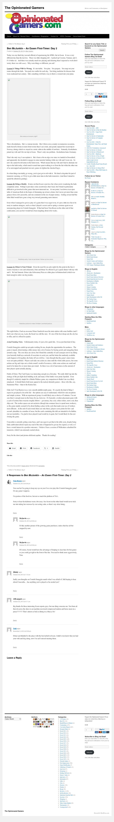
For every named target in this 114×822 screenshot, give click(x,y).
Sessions (62, 797)
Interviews (62, 777)
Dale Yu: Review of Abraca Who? (96, 168)
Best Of (62, 721)
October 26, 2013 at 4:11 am (21, 601)
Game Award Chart (79, 36)
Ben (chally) (29, 51)
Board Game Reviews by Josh (95, 279)
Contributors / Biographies (40, 36)
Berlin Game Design (92, 257)
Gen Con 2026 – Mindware (94, 154)
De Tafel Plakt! (91, 311)
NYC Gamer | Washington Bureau (96, 265)
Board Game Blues (92, 275)
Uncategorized (63, 807)
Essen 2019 (63, 747)
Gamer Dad (90, 259)
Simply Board (90, 295)
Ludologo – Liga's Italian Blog (95, 263)
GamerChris (90, 285)
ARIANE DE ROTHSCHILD (95, 185)
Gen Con (62, 769)
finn (92, 196)
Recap (61, 789)
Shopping (62, 799)
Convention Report (65, 727)
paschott (93, 208)
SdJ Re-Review (64, 793)
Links (61, 781)
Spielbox (89, 323)
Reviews (62, 791)
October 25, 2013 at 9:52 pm (28, 521)
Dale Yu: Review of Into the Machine (96, 130)
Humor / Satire (64, 775)
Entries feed (90, 331)
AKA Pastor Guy (91, 255)
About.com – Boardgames (93, 273)
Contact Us (54, 36)
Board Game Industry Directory (95, 277)
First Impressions (64, 763)
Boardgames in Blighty (93, 281)
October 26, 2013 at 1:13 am (21, 575)
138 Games (63, 719)
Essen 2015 (63, 739)
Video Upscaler (95, 237)
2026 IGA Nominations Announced (96, 148)
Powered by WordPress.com (101, 813)
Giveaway (62, 771)
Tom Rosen (17, 480)
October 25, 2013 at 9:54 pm (28, 545)
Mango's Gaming (91, 287)
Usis (92, 220)
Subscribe (89, 752)
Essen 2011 (63, 731)
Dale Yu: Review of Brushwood (95, 152)
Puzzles (62, 787)
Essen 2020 (63, 749)
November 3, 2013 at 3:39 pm (22, 631)
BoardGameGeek (91, 321)
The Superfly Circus (92, 301)
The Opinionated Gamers (24, 7)
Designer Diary (64, 729)
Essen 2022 (63, 753)
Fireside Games (64, 761)
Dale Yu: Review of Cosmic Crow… (98, 215)
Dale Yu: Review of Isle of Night (95, 156)
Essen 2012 (63, 733)
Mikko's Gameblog (92, 289)
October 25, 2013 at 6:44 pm (21, 483)
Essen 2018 (63, 745)
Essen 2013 (25, 466)
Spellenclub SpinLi (92, 313)
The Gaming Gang (91, 299)
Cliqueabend (90, 309)
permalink (41, 466)
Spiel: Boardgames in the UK (94, 297)
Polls (61, 783)
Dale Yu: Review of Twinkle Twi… (98, 187)
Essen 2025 (63, 759)
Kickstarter (63, 779)
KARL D (93, 191)
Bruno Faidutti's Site (92, 283)
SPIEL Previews (65, 36)
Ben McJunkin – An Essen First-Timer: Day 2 (32, 48)
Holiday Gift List (64, 773)
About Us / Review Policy (21, 36)
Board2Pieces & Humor (66, 723)
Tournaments (63, 805)
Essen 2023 (63, 755)
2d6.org (89, 271)
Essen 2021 (63, 751)
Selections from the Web (66, 795)
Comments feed (91, 333)
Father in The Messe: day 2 (16, 44)
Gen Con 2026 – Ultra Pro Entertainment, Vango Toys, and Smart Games (97, 144)
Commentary (63, 725)
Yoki (15, 628)
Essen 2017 (63, 743)
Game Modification (65, 765)
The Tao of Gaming (92, 303)
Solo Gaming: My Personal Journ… (97, 227)
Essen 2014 (63, 737)
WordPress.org (91, 335)
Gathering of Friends (65, 767)
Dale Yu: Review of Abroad (94, 150)
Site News (62, 801)
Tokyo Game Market (65, 803)
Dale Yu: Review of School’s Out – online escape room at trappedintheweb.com (96, 160)
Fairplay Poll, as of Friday (69, 44)
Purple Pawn (90, 291)
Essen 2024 (63, 757)
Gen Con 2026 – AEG (93, 128)
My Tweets (88, 178)
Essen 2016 (63, 741)
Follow (89, 72)
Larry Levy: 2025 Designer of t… (98, 221)
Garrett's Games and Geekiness (95, 261)
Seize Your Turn (91, 293)
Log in (88, 329)
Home (9, 36)
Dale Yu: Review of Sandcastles (95, 136)
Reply (15, 513)
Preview (62, 785)
